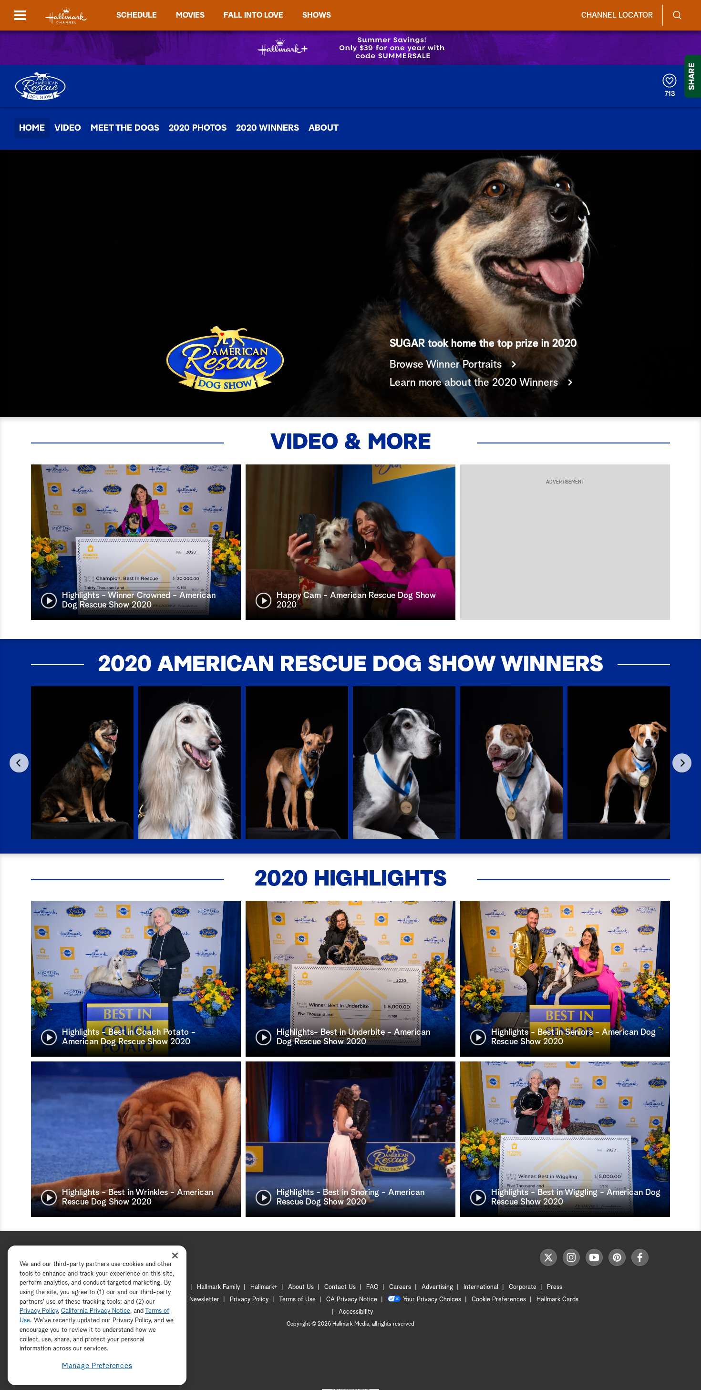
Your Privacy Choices (432, 1300)
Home (32, 128)
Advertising (437, 1287)
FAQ (372, 1287)
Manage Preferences (97, 1365)
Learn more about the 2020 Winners (475, 383)
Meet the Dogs (125, 128)
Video (67, 128)
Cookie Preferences (499, 1300)
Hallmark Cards (557, 1300)
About (324, 128)
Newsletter (204, 1300)
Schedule (136, 15)
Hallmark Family (218, 1287)
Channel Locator (617, 15)
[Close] (175, 1255)
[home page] (66, 15)
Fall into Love (253, 15)
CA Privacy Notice (351, 1300)
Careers (400, 1287)
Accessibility (356, 1312)
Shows (316, 15)
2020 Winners (267, 128)
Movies (190, 15)
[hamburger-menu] (20, 15)
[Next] (681, 762)
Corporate (522, 1287)
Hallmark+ (264, 1287)
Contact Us (340, 1287)
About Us (301, 1287)
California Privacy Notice (95, 1311)
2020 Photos (198, 128)
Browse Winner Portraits (447, 365)
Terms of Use (297, 1300)
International (481, 1287)
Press (554, 1287)
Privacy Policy (249, 1300)
